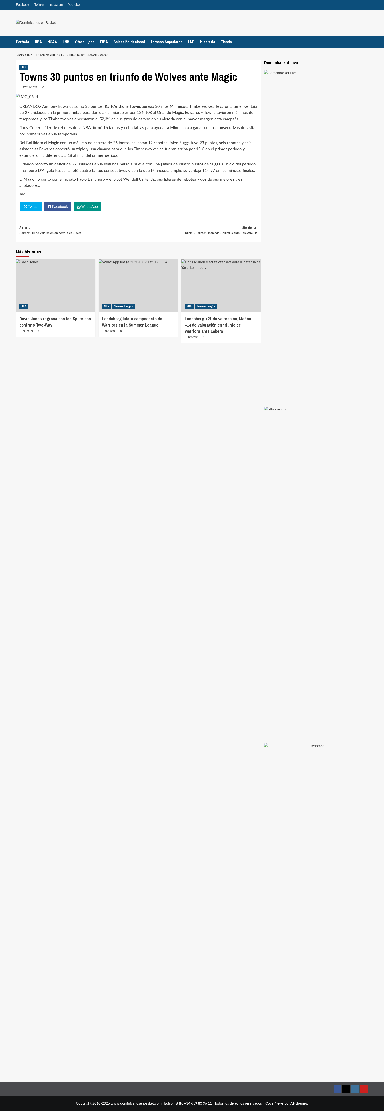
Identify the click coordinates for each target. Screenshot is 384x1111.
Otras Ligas (85, 42)
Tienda (226, 42)
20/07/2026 (110, 331)
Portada (22, 42)
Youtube (74, 4)
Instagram (56, 4)
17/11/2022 (30, 87)
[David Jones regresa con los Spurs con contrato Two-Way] (55, 285)
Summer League (123, 306)
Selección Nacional (129, 42)
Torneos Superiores (166, 42)
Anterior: (50, 230)
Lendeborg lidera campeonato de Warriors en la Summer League (132, 322)
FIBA (104, 42)
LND (191, 42)
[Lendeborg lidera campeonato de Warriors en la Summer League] (138, 285)
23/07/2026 (27, 331)
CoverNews (274, 1103)
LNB (66, 42)
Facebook (22, 4)
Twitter (39, 4)
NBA (38, 42)
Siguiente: (221, 230)
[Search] (365, 42)
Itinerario (207, 42)
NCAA (52, 42)
